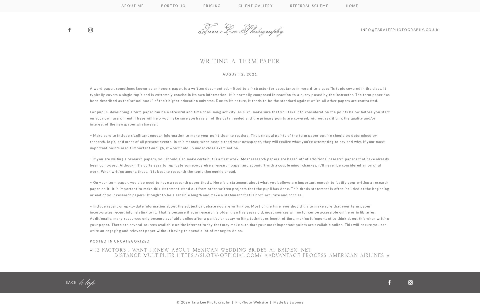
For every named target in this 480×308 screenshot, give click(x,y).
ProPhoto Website (252, 302)
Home (352, 6)
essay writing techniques (247, 218)
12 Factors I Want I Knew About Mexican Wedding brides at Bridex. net (201, 250)
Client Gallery (255, 6)
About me (133, 6)
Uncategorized (132, 241)
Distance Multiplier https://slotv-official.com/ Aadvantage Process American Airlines (252, 255)
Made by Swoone (289, 302)
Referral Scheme (309, 6)
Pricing (212, 6)
